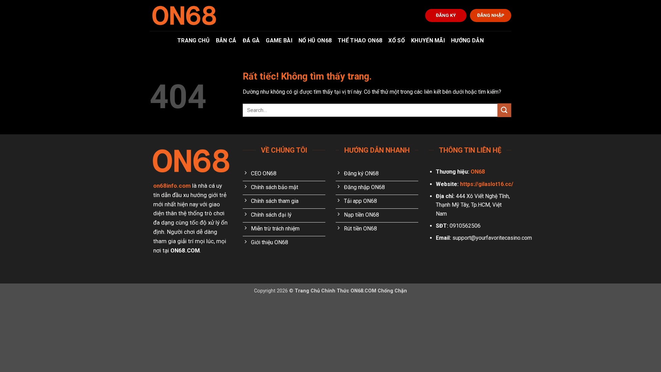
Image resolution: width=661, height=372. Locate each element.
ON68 (478, 171)
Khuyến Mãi (428, 40)
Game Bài (279, 40)
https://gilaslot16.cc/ (486, 184)
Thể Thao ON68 (360, 40)
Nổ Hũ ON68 (315, 40)
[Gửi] (504, 110)
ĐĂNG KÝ (446, 15)
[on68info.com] (184, 15)
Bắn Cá (226, 40)
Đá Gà (251, 40)
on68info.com (172, 185)
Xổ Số (396, 40)
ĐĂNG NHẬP (490, 15)
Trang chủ (193, 40)
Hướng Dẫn (467, 40)
